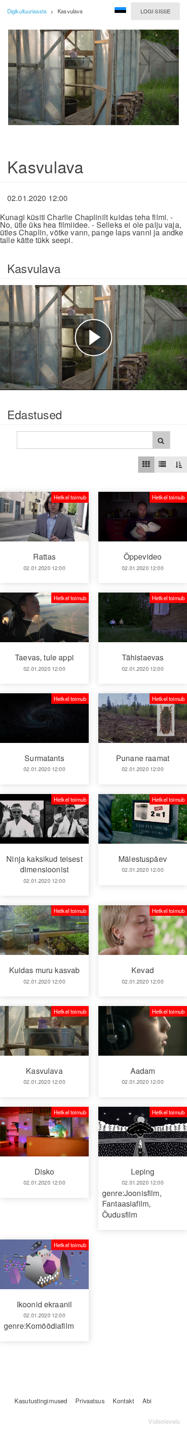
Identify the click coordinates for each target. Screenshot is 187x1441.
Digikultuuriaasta (27, 11)
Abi (147, 1400)
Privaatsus (89, 1400)
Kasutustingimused (40, 1400)
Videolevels (164, 1421)
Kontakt (123, 1400)
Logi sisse (155, 11)
